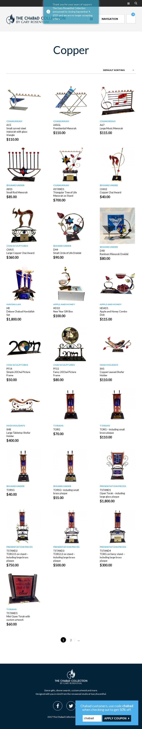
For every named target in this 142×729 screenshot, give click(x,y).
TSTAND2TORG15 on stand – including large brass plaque (17, 555)
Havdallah (13, 304)
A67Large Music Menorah (111, 127)
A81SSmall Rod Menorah (17, 191)
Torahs (58, 425)
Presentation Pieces (113, 486)
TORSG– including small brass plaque (66, 491)
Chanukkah (14, 121)
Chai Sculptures (17, 245)
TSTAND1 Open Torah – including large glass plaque (112, 493)
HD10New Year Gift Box (63, 310)
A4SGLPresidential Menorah (64, 127)
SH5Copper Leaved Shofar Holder (112, 372)
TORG (56, 429)
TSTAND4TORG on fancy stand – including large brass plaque (112, 555)
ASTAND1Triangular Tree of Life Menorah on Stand (65, 192)
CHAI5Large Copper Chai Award (20, 251)
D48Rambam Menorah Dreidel (114, 252)
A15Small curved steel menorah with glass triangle (16, 130)
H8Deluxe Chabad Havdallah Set (20, 311)
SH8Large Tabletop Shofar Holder (18, 433)
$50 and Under (15, 185)
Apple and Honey (64, 304)
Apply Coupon (115, 718)
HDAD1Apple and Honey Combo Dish (113, 311)
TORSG (10, 489)
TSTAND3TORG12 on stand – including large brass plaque (64, 555)
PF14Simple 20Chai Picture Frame (18, 372)
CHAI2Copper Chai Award (110, 191)
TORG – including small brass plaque (112, 431)
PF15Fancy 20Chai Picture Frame (64, 372)
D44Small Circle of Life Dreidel (67, 251)
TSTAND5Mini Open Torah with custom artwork (18, 616)
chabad (127, 706)
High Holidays (109, 364)
